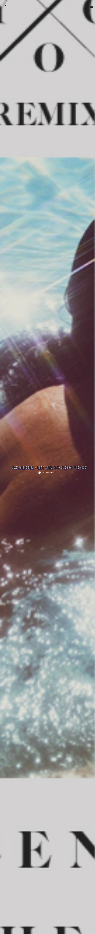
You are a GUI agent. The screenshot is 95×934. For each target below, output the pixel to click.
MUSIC (47, 461)
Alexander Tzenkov (48, 473)
